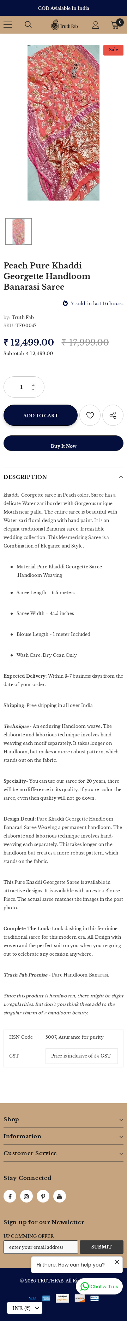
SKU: (9, 325)
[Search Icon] (28, 24)
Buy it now (64, 446)
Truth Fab (23, 317)
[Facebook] (10, 1196)
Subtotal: (14, 353)
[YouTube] (59, 1196)
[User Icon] (95, 25)
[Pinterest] (43, 1196)
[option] (63, 8)
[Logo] (64, 24)
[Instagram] (26, 1196)
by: (7, 317)
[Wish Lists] (90, 415)
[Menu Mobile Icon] (8, 25)
